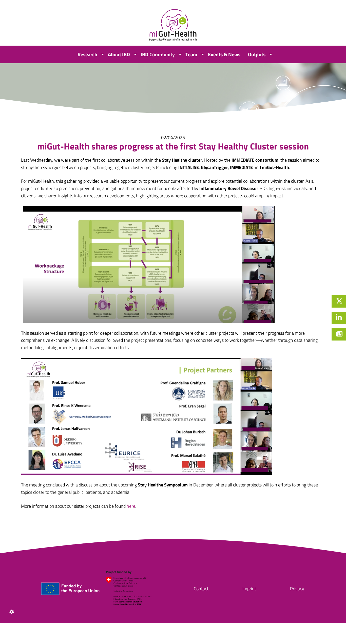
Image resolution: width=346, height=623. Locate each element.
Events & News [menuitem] (224, 54)
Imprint (249, 588)
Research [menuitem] (87, 54)
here (131, 506)
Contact (201, 588)
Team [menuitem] (191, 54)
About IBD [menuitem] (119, 54)
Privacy (297, 588)
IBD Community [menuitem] (158, 54)
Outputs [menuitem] (256, 54)
